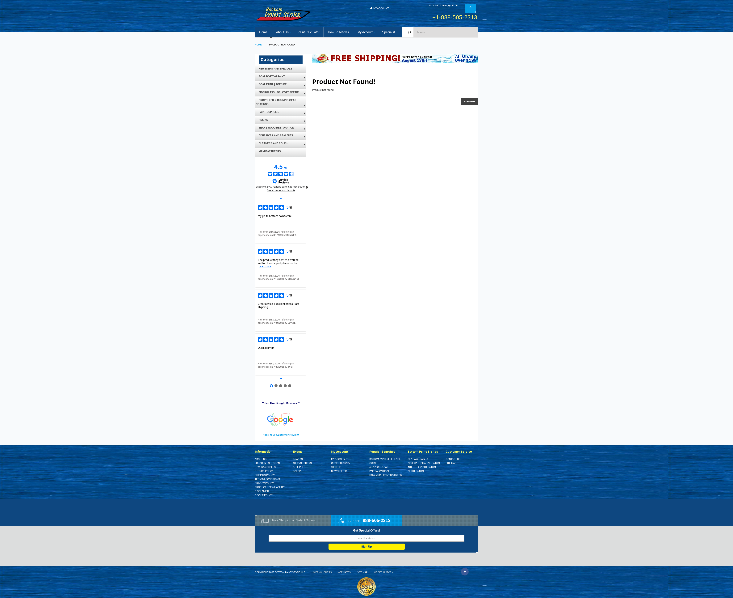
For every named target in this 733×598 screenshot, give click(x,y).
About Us (260, 459)
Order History (340, 463)
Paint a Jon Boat (379, 471)
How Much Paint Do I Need (385, 475)
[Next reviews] (280, 378)
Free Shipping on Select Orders (293, 520)
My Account (338, 459)
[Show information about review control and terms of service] (306, 187)
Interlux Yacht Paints (422, 467)
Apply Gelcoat (378, 467)
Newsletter (339, 471)
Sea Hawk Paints (418, 459)
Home (258, 44)
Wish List (336, 467)
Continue (469, 101)
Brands (298, 459)
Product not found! (282, 44)
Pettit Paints (416, 471)
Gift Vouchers (302, 463)
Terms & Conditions (267, 479)
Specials (298, 471)
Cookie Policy (264, 495)
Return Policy (264, 471)
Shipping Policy (265, 475)
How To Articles (265, 467)
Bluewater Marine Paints (424, 463)
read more (265, 266)
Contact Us (453, 459)
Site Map (451, 463)
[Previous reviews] (280, 198)
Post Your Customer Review (281, 434)
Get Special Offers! (366, 530)
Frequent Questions (268, 463)
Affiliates (299, 467)
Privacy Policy (264, 483)
